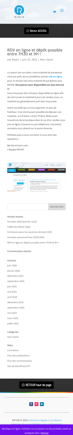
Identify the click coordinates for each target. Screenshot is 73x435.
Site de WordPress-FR (18, 366)
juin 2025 (12, 286)
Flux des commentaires (19, 360)
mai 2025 (12, 291)
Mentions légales (39, 420)
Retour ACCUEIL (38, 31)
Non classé (46, 59)
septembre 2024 (15, 307)
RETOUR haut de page (38, 385)
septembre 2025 (15, 281)
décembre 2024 (15, 302)
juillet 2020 (12, 323)
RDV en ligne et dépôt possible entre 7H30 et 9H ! (33, 242)
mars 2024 (12, 318)
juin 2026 (12, 265)
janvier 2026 (13, 270)
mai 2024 (12, 312)
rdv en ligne (55, 76)
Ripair (15, 59)
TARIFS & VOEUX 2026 (18, 226)
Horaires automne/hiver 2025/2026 (25, 237)
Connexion (13, 350)
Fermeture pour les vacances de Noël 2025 (29, 232)
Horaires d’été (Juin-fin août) (22, 221)
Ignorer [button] (45, 432)
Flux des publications (18, 355)
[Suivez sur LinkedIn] (42, 404)
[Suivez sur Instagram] (36, 404)
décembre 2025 (15, 275)
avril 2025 (12, 297)
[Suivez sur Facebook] (31, 404)
